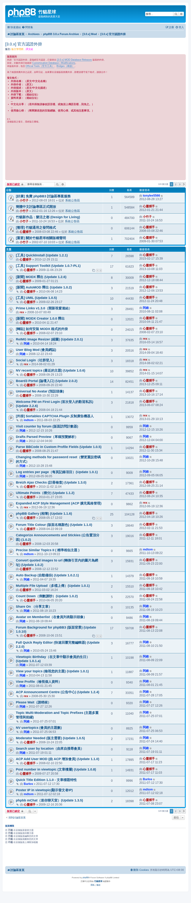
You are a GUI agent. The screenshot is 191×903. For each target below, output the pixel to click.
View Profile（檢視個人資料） (39, 681)
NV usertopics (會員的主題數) (39, 728)
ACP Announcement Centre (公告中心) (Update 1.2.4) (57, 692)
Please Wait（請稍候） (33, 702)
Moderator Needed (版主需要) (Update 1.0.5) (50, 738)
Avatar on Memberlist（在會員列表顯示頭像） (51, 617)
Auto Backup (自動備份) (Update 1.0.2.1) (47, 575)
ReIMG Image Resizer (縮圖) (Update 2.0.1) (49, 339)
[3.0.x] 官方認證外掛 (23, 44)
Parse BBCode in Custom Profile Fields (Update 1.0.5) (58, 447)
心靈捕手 (149, 206)
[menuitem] (27, 27)
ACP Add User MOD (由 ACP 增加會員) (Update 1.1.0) (57, 759)
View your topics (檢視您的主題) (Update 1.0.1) (52, 671)
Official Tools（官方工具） (40, 66)
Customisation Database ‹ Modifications (53, 62)
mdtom (29, 420)
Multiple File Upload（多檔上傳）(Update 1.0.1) (53, 586)
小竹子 (24, 200)
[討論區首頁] (22, 12)
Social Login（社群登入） (36, 360)
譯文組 (29, 49)
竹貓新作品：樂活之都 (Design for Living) (48, 217)
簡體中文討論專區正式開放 (36, 207)
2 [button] (175, 184)
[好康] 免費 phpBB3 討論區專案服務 (43, 196)
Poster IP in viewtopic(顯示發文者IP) (44, 790)
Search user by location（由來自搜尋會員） (50, 748)
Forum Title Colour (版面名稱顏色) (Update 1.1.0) (54, 525)
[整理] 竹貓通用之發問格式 (36, 227)
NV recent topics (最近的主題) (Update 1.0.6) (50, 370)
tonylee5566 (151, 195)
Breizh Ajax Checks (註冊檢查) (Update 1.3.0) (51, 482)
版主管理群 (17, 49)
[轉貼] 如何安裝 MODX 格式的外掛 (42, 329)
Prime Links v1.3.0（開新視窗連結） (44, 308)
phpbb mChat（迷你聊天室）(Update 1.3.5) (49, 800)
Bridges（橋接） (65, 66)
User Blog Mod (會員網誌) (36, 350)
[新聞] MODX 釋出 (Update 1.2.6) (41, 277)
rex (22, 312)
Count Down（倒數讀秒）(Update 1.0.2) (47, 596)
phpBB (86, 877)
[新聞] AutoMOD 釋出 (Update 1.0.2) (44, 287)
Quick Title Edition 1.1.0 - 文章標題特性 (46, 780)
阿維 (146, 307)
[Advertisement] (95, 151)
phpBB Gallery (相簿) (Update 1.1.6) (44, 513)
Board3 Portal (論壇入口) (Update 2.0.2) (46, 381)
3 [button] (179, 184)
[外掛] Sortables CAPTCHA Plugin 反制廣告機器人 (55, 416)
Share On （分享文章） (34, 606)
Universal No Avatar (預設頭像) (40, 391)
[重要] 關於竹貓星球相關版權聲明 (41, 238)
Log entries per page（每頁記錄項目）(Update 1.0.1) (57, 472)
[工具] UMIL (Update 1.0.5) (36, 298)
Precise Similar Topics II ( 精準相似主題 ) (47, 550)
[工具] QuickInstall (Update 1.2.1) (42, 255)
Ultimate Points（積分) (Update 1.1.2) (45, 493)
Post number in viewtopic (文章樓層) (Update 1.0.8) (56, 769)
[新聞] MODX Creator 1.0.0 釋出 (40, 318)
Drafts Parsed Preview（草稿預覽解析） (47, 437)
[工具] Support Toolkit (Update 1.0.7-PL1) (48, 266)
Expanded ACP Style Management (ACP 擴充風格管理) (58, 503)
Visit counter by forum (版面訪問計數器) (47, 426)
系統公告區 (72, 200)
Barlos (28, 783)
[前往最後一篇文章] (162, 195)
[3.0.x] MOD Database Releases (74, 59)
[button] (184, 184)
